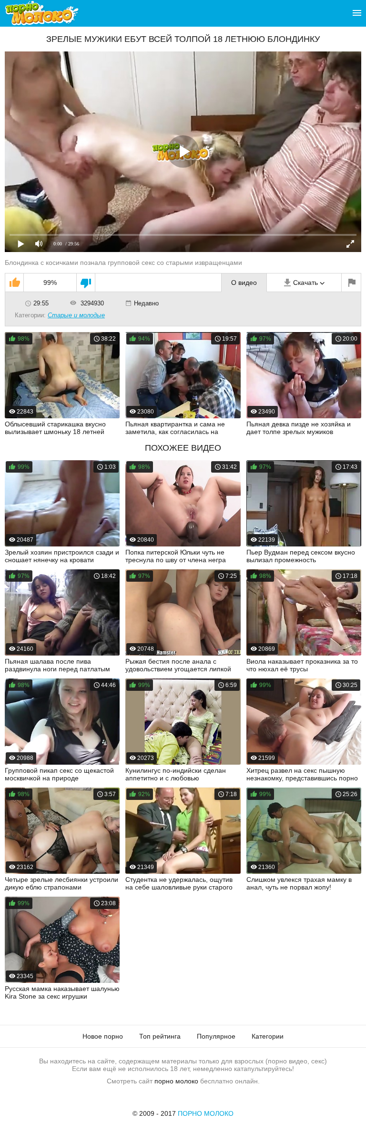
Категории (268, 1036)
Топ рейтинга (160, 1036)
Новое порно (102, 1036)
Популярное (216, 1036)
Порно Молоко (206, 1113)
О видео (244, 282)
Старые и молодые (76, 315)
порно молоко (176, 1081)
